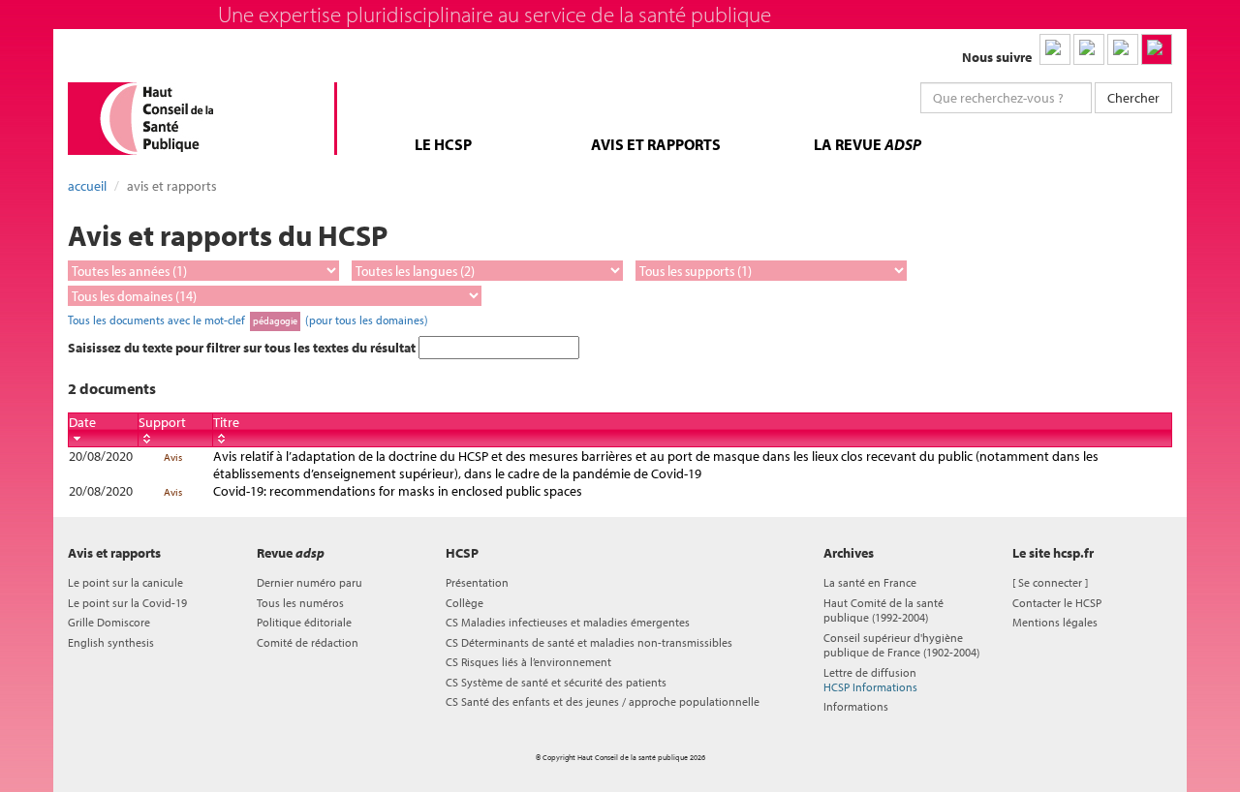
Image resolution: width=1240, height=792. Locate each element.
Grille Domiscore (109, 622)
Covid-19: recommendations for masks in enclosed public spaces (397, 491)
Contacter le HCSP (1056, 602)
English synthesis (111, 642)
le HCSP (443, 144)
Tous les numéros (300, 602)
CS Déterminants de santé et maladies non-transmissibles (589, 642)
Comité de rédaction (307, 642)
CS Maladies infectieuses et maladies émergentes (568, 622)
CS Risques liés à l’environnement (528, 662)
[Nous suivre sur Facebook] (1122, 49)
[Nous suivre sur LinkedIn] (1054, 49)
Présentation (477, 582)
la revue (867, 144)
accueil (87, 186)
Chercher (1133, 98)
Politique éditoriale (304, 622)
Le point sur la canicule (125, 582)
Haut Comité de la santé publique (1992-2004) (883, 609)
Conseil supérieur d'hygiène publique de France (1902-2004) (901, 644)
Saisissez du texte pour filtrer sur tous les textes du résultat (243, 347)
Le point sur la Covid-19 (127, 602)
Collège (464, 602)
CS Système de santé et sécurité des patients (556, 682)
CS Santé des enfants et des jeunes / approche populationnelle (603, 701)
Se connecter (1050, 582)
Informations (855, 706)
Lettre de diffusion (870, 679)
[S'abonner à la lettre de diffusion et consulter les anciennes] (1156, 49)
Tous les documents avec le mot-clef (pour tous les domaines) (248, 319)
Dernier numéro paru (309, 582)
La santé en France (869, 582)
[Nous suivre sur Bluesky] (1088, 49)
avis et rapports (656, 144)
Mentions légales (1055, 622)
